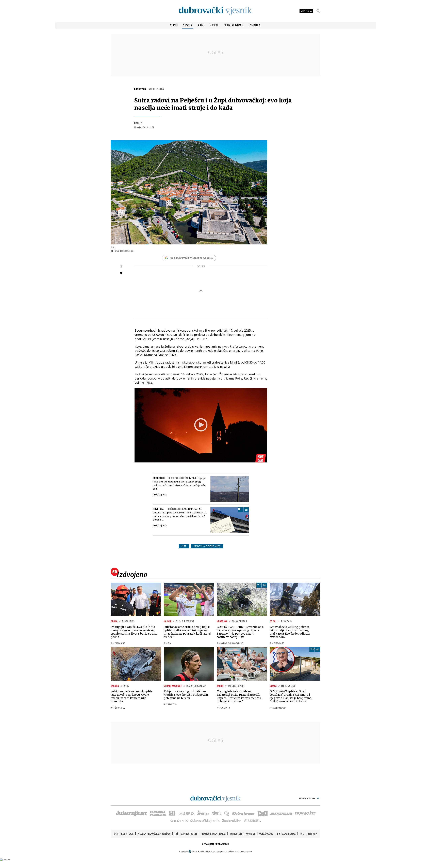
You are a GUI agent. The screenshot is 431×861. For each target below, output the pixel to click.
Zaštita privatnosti (185, 833)
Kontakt (250, 833)
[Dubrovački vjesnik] (205, 820)
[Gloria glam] (227, 813)
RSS (302, 833)
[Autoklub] (281, 813)
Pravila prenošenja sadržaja (154, 833)
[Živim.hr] (203, 813)
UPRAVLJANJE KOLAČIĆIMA (215, 844)
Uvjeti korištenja (124, 833)
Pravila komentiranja (213, 833)
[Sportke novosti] (172, 813)
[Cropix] (179, 820)
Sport (201, 25)
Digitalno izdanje (234, 25)
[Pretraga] (318, 11)
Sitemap (312, 833)
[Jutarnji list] (131, 813)
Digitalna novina (286, 833)
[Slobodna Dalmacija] (157, 813)
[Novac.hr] (305, 813)
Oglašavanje (266, 833)
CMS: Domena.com (243, 851)
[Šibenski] (252, 820)
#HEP (183, 546)
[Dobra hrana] (243, 813)
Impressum (236, 833)
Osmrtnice (255, 25)
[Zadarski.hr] (231, 820)
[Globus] (186, 813)
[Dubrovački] (215, 10)
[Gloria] (216, 813)
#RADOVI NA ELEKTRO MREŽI (206, 546)
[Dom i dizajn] (262, 813)
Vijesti (174, 25)
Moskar (214, 25)
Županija (187, 25)
